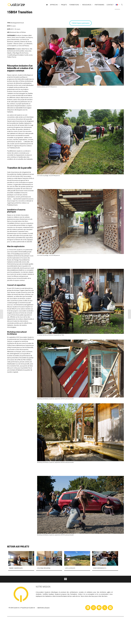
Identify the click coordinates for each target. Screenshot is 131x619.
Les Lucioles (70, 568)
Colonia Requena (43, 568)
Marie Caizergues (16, 568)
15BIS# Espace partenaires (80, 23)
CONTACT (110, 5)
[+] (21, 558)
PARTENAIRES (99, 5)
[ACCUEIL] (47, 4)
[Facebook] (99, 607)
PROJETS (64, 5)
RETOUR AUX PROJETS (18, 546)
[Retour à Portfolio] (65, 579)
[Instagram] (93, 607)
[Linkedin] (87, 607)
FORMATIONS (74, 5)
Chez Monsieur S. (100, 568)
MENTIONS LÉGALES (43, 608)
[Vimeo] (110, 607)
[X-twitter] (104, 607)
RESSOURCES (87, 5)
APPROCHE (54, 5)
